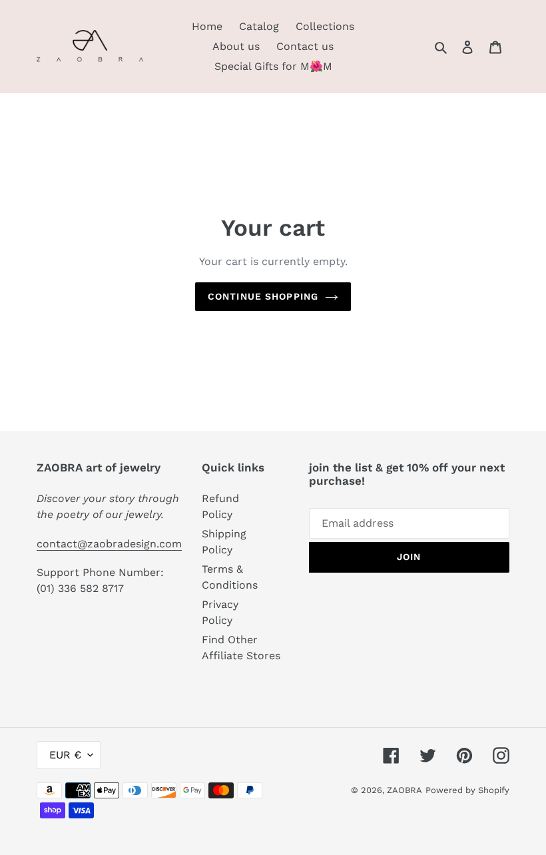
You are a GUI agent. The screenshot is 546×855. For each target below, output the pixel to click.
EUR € (65, 754)
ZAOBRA (404, 790)
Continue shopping (263, 296)
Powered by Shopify (467, 790)
